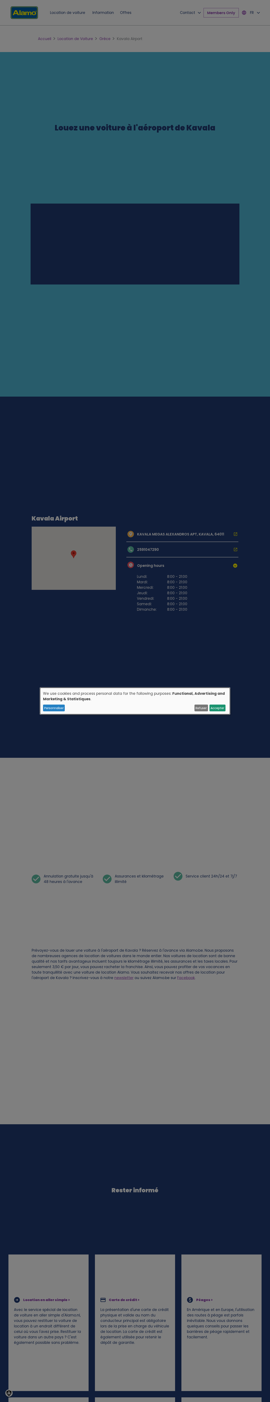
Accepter (217, 708)
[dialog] (135, 701)
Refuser (201, 708)
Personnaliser (54, 708)
